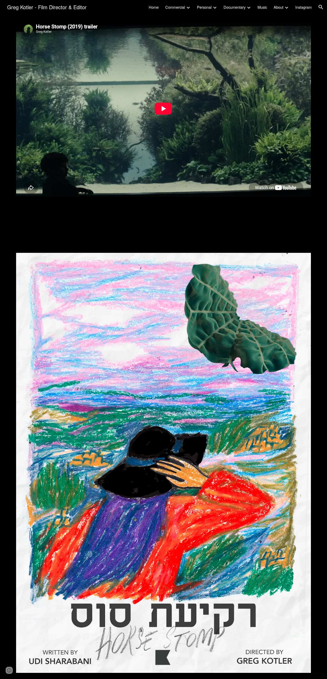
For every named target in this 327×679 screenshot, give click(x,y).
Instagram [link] (303, 7)
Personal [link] (204, 7)
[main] (163, 231)
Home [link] (154, 7)
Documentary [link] (235, 7)
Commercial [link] (175, 7)
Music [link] (262, 7)
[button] (321, 7)
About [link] (278, 7)
